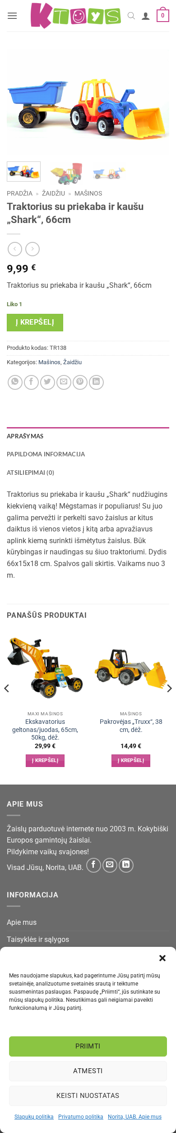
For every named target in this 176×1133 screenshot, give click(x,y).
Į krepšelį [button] (45, 760)
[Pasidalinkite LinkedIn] (96, 382)
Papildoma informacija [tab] (46, 454)
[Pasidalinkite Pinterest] (80, 382)
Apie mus (22, 922)
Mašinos (88, 193)
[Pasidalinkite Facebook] (31, 382)
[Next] (155, 102)
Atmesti (87, 1071)
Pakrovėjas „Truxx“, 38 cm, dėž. (131, 725)
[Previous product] (32, 249)
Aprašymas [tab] (25, 436)
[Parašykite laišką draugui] (63, 382)
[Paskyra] (145, 16)
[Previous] (21, 102)
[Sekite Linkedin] (126, 865)
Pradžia (19, 193)
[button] (162, 958)
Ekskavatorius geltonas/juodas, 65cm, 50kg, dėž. (45, 729)
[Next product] (15, 249)
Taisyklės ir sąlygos (38, 939)
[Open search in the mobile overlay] (131, 15)
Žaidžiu (53, 193)
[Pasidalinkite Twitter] (47, 382)
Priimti (87, 1046)
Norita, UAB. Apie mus (135, 1117)
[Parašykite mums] (109, 865)
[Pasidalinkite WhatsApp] (15, 382)
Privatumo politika (80, 1117)
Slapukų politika (34, 1117)
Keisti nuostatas (87, 1096)
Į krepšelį (35, 322)
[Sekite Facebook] (93, 865)
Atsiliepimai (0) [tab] (30, 472)
